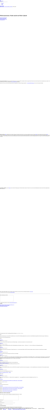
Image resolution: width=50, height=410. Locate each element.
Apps (0, 306)
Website (1, 404)
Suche (2, 4)
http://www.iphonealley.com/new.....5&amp (5, 372)
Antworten (1, 343)
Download (4, 306)
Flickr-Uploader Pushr (14, 81)
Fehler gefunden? (12, 292)
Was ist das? (31, 291)
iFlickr (36, 134)
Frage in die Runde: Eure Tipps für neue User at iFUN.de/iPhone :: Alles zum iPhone (13, 387)
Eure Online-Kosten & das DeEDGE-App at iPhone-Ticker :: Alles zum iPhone (12, 380)
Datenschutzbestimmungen (13, 302)
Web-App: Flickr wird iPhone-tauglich (7, 391)
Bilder (2, 306)
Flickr (47, 134)
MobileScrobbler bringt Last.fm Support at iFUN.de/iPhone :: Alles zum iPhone (12, 388)
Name (1, 401)
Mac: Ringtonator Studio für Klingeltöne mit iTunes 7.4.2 (7, 304)
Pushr (5, 134)
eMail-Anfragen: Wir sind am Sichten (4, 305)
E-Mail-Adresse (2, 402)
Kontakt (3, 3)
